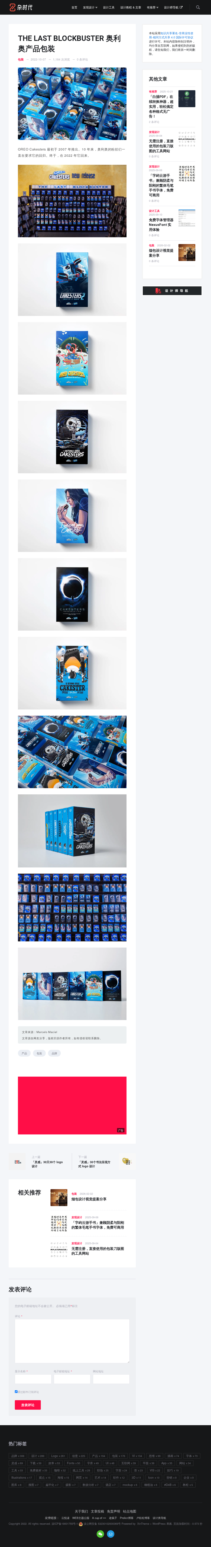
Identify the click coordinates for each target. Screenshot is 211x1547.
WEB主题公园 (80, 1518)
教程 (186, 1485)
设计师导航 (171, 7)
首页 (74, 7)
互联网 (125, 1463)
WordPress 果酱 (162, 1524)
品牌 (54, 1053)
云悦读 (65, 1518)
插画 (170, 1456)
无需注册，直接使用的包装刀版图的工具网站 (161, 146)
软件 (116, 1477)
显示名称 (21, 1371)
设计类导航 (159, 1518)
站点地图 (129, 1511)
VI (133, 1456)
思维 (152, 1456)
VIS (152, 1470)
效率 (51, 1463)
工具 (14, 1470)
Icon (151, 1477)
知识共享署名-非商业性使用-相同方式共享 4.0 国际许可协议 (171, 35)
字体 (189, 1456)
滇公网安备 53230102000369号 (102, 1524)
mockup (128, 1485)
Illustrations (18, 1477)
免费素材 (35, 1470)
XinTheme (143, 1524)
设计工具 (109, 7)
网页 (79, 1477)
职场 (100, 1470)
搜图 (31, 1485)
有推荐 (151, 7)
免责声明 (113, 1511)
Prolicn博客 (127, 1518)
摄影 (68, 1485)
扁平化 (50, 1485)
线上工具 (78, 1470)
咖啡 (57, 1470)
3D (133, 1477)
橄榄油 (148, 1485)
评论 (18, 1316)
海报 (60, 1477)
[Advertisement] (73, 1105)
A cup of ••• (99, 1518)
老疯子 (113, 1518)
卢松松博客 (143, 1518)
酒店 (108, 1485)
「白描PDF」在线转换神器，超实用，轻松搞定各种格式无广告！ (161, 106)
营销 (169, 1477)
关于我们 (81, 1511)
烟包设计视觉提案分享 (89, 1199)
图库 (14, 1485)
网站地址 (98, 1371)
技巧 (170, 1470)
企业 (186, 1477)
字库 (90, 1463)
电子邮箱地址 (63, 1371)
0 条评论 (82, 59)
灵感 (14, 1463)
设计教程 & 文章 (130, 7)
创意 (75, 1456)
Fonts (70, 1463)
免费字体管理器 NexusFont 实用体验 (161, 225)
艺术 (97, 1477)
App (163, 1463)
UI (107, 1463)
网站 (182, 1463)
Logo (54, 1456)
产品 (24, 1053)
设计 (34, 1456)
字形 (118, 1470)
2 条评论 (154, 122)
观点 (42, 1477)
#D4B (167, 1485)
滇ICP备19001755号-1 (65, 1524)
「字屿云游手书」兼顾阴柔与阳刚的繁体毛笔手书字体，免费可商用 (161, 185)
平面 (146, 1463)
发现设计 (89, 7)
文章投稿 (97, 1511)
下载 (33, 1463)
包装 (21, 59)
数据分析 (88, 1485)
